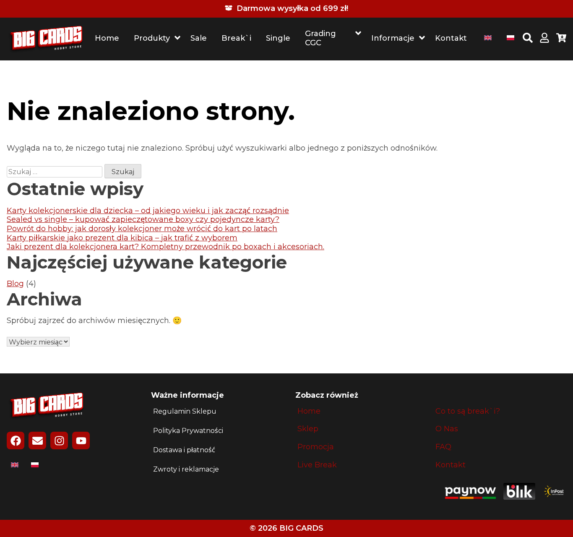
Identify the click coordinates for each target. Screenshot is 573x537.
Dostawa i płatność (184, 450)
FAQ (443, 447)
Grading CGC (320, 38)
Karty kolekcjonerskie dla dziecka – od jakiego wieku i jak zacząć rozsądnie (148, 210)
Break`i (236, 38)
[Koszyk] (561, 39)
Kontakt (451, 38)
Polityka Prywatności (188, 431)
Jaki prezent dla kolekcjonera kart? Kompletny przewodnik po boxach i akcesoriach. (165, 246)
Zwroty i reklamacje (186, 469)
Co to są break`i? (467, 411)
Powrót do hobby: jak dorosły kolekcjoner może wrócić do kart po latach (142, 228)
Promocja (315, 447)
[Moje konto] (544, 39)
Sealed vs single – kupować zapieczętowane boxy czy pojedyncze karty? (143, 219)
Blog (15, 283)
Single (278, 38)
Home (107, 38)
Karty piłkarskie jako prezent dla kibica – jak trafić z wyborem (122, 237)
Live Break (317, 465)
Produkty (152, 38)
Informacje (392, 38)
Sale (198, 38)
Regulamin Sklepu (184, 411)
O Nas (446, 429)
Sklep (307, 429)
